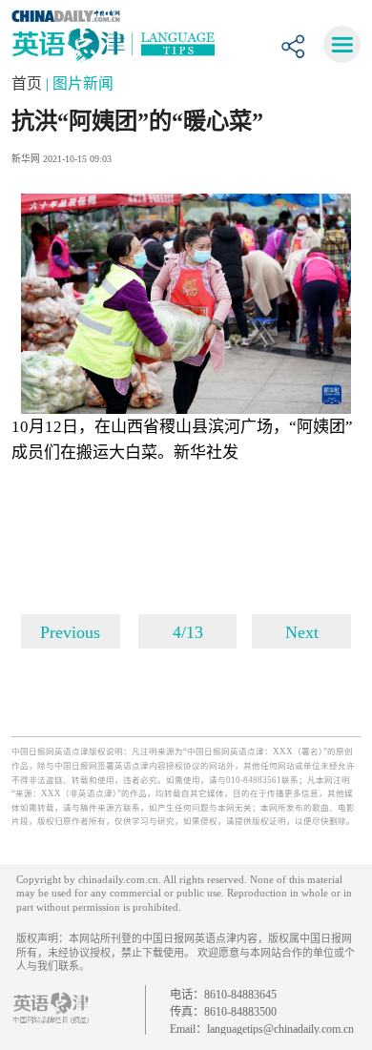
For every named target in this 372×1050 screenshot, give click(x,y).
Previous (70, 632)
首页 (28, 83)
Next (302, 632)
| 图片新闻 (80, 83)
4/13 (188, 632)
